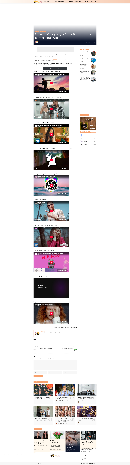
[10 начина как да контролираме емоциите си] (93, 66)
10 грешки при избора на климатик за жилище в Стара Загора (85, 78)
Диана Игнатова (53, 449)
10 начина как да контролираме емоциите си (83, 65)
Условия (84, 458)
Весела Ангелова (60, 400)
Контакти (84, 457)
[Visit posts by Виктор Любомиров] (35, 402)
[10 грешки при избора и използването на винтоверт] (93, 53)
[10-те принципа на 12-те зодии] (86, 411)
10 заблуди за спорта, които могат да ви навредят (87, 442)
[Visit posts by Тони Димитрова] (56, 423)
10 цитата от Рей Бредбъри (62, 397)
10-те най (55, 59)
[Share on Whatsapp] (89, 42)
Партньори (84, 461)
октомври (51, 341)
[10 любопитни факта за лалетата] (57, 435)
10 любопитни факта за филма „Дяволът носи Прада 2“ (40, 442)
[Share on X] (88, 42)
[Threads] (88, 144)
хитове (54, 341)
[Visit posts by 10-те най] (36, 42)
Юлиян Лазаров (84, 451)
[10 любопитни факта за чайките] (93, 60)
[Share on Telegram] (92, 42)
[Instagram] (88, 141)
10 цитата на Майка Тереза (42, 418)
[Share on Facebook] (86, 42)
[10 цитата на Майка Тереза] (93, 72)
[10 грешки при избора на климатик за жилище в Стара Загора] (93, 79)
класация (46, 341)
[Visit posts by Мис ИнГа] (78, 422)
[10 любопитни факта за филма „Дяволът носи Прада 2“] (41, 435)
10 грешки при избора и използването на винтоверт (85, 53)
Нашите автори (84, 455)
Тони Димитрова (61, 423)
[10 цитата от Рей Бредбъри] (65, 390)
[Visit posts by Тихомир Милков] (78, 402)
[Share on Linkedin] (91, 42)
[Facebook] (88, 135)
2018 (39, 341)
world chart (43, 341)
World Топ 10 (42, 31)
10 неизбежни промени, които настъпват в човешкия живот (63, 420)
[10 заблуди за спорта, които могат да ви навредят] (88, 435)
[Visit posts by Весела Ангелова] (56, 400)
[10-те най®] (38, 1)
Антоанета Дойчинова (71, 449)
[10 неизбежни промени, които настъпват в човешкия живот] (65, 411)
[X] (88, 138)
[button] (95, 1)
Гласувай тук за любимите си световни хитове (55, 68)
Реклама (84, 459)
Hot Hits (37, 31)
